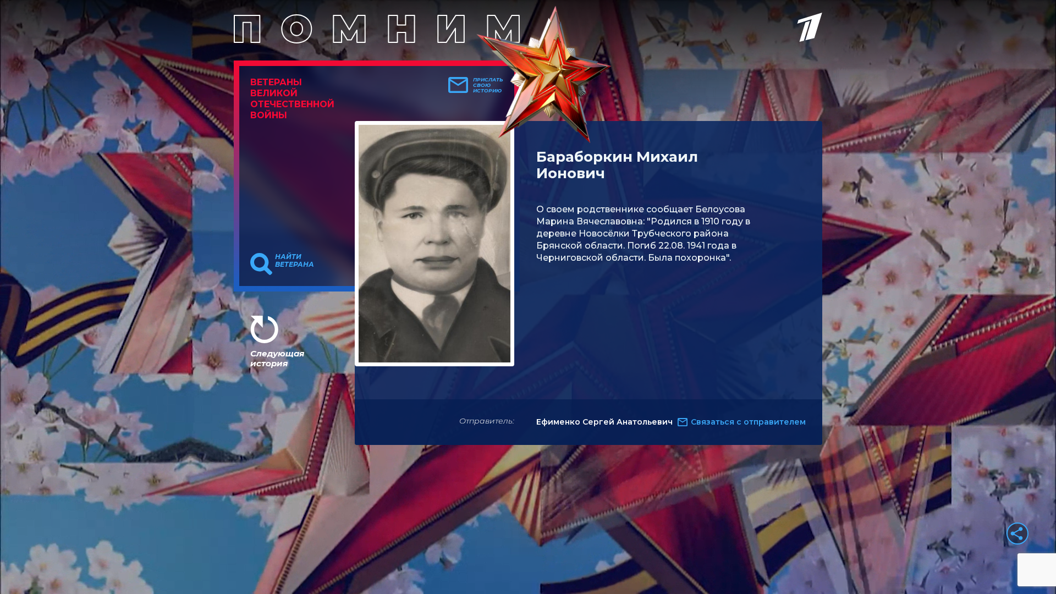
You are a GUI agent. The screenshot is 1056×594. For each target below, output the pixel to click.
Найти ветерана (294, 260)
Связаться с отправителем (748, 422)
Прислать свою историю (488, 85)
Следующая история (277, 358)
